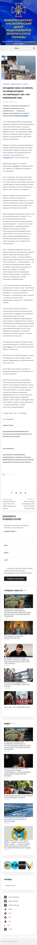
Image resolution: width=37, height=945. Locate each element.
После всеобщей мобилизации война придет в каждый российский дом (28, 505)
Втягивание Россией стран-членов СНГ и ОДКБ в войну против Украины (9, 505)
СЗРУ (10, 929)
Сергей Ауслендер (21, 115)
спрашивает (7, 157)
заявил (9, 347)
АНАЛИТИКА (6, 84)
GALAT (15, 102)
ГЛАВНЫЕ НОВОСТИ (16, 84)
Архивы (8, 879)
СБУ (10, 917)
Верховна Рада (13, 901)
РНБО (10, 909)
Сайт (6, 560)
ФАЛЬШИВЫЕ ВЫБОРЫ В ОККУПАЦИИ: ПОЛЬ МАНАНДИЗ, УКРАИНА (18, 797)
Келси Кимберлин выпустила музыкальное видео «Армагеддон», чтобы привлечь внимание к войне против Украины (17, 772)
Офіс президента (14, 897)
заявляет (16, 166)
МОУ (10, 913)
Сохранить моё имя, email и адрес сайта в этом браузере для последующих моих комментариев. (18, 571)
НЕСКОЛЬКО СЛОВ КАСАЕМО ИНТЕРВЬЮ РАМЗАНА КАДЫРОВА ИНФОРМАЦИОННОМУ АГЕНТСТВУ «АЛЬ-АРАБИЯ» (17, 660)
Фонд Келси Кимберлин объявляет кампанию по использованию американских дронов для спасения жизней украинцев (17, 612)
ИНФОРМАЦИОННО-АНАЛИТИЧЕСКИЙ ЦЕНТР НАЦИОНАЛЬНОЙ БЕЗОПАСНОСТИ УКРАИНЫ (18, 29)
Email (6, 553)
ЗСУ (10, 921)
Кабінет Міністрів (14, 905)
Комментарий (10, 531)
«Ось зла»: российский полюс (17, 707)
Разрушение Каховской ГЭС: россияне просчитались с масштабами (16, 819)
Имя (6, 545)
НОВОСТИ (25, 84)
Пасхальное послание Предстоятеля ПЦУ (13, 637)
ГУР (8, 925)
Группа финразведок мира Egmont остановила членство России (17, 684)
